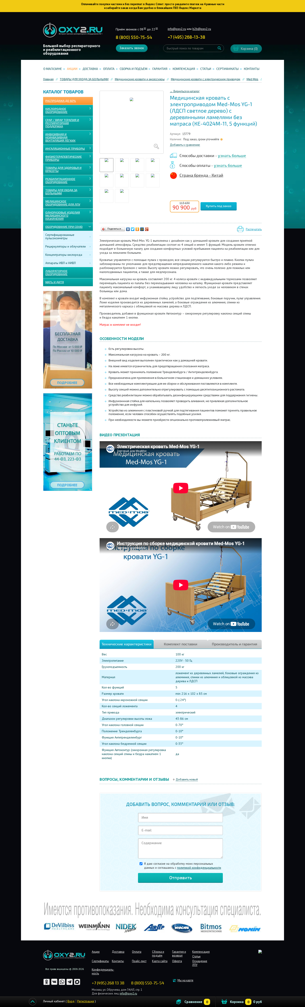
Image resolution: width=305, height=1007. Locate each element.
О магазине (52, 69)
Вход (71, 1001)
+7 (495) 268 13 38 (108, 983)
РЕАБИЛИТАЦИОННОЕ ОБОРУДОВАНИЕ (60, 180)
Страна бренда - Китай (201, 175)
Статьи (205, 69)
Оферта (177, 961)
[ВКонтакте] (128, 229)
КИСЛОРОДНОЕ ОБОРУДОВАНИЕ (56, 110)
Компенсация (184, 69)
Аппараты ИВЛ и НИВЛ (60, 263)
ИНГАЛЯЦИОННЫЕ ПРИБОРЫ (65, 149)
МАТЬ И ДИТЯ (54, 282)
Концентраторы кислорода (63, 255)
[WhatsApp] (62, 984)
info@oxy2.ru (177, 29)
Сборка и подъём (133, 69)
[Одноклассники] (137, 229)
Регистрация (85, 1001)
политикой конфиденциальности (199, 868)
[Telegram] (70, 984)
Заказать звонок (131, 48)
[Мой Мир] (142, 229)
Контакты (251, 69)
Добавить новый (187, 779)
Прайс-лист (139, 961)
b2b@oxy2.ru (201, 29)
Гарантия (159, 69)
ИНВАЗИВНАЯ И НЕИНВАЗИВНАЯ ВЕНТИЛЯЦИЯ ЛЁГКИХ (60, 138)
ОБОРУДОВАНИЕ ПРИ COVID (64, 227)
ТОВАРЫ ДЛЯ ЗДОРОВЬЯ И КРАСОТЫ (63, 169)
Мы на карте (185, 980)
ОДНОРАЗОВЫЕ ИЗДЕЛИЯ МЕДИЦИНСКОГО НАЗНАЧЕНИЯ (62, 216)
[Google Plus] (146, 229)
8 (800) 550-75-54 (134, 37)
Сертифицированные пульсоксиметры (59, 236)
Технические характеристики (126, 644)
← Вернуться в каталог (185, 91)
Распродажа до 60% (60, 101)
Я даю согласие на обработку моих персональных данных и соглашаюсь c (182, 866)
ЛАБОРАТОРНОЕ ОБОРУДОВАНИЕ (56, 272)
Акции (72, 69)
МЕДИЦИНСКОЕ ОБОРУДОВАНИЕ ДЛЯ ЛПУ (62, 203)
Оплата (109, 69)
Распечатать (254, 229)
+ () (186, 37)
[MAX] (77, 984)
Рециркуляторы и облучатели (65, 246)
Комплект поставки (180, 644)
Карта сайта (159, 961)
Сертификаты (227, 69)
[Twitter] (132, 229)
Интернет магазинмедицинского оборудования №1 (72, 30)
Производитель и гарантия (234, 644)
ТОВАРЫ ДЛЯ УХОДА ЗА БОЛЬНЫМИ (61, 192)
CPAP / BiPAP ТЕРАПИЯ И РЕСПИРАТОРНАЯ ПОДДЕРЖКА (62, 123)
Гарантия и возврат (179, 953)
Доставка (90, 69)
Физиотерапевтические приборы (63, 158)
